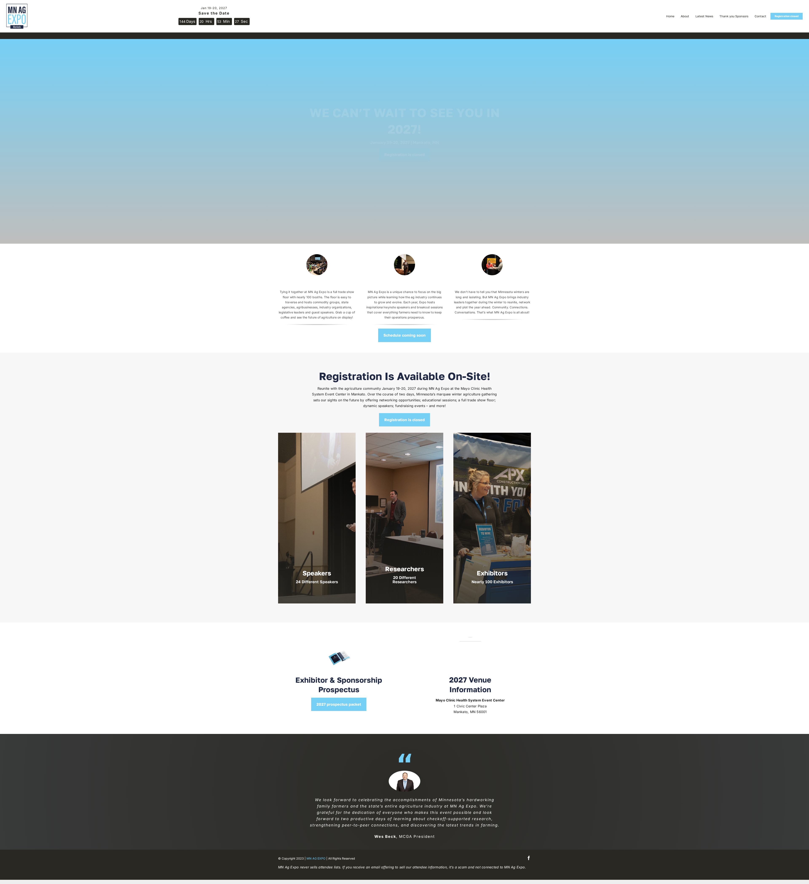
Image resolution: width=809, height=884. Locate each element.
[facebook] (529, 858)
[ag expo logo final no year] (16, 5)
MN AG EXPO (316, 858)
